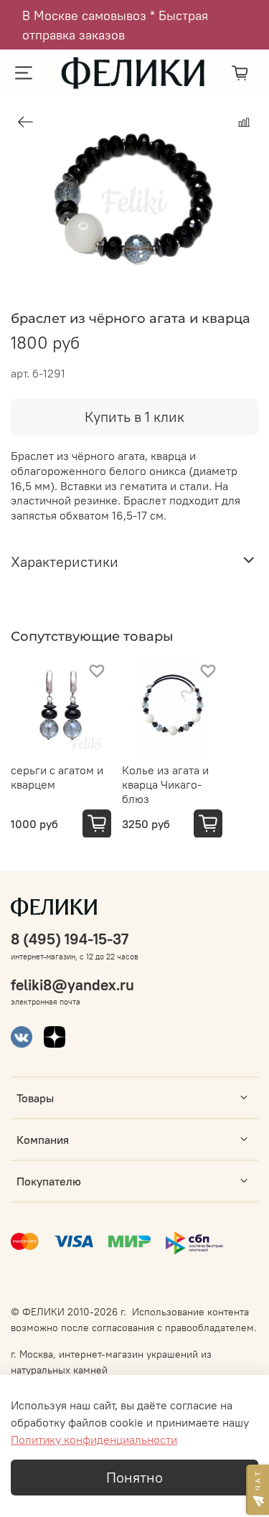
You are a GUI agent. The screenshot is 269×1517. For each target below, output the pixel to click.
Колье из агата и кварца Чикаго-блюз (165, 784)
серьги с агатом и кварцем (57, 777)
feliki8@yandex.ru (72, 985)
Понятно (134, 1477)
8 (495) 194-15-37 (69, 939)
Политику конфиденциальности (94, 1439)
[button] (257, 1490)
